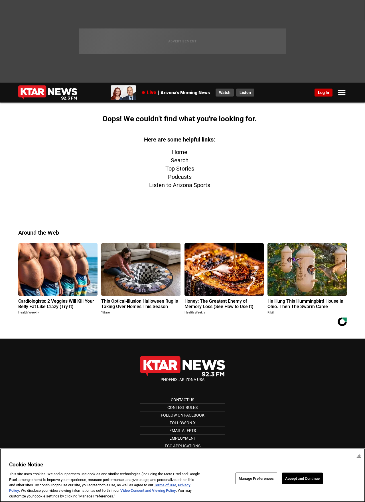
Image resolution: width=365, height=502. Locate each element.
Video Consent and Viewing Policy (148, 491)
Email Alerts (182, 430)
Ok (359, 456)
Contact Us (182, 399)
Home (179, 152)
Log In (323, 92)
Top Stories (179, 168)
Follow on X (183, 423)
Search (179, 160)
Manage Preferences (256, 478)
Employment (182, 438)
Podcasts (180, 176)
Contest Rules (182, 407)
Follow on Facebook (182, 415)
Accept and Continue (302, 478)
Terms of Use (165, 485)
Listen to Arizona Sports (179, 185)
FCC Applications (182, 446)
